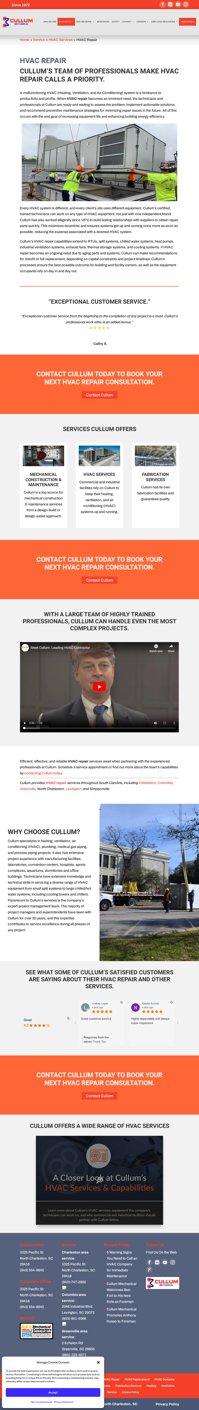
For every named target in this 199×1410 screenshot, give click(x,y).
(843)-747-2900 (74, 1282)
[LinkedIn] (170, 4)
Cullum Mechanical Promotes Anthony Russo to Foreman (121, 1315)
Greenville (28, 789)
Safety (116, 22)
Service (112, 1392)
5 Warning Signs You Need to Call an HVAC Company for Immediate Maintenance (122, 1264)
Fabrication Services (128, 1385)
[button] (98, 1362)
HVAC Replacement (137, 1379)
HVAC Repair (111, 1379)
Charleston (147, 783)
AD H (95, 1003)
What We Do (65, 22)
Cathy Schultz (150, 1003)
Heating (151, 1385)
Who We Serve (84, 22)
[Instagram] (185, 4)
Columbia (165, 783)
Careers (141, 22)
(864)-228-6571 (74, 1355)
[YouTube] (178, 4)
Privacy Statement (63, 1402)
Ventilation (168, 1385)
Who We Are (50, 22)
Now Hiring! (187, 22)
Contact (126, 22)
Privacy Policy (167, 1404)
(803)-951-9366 (74, 1318)
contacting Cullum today (43, 773)
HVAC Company (164, 1379)
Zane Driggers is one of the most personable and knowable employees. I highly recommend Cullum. (101, 1024)
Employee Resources (163, 22)
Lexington (73, 789)
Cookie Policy (130, 1392)
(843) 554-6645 (32, 1270)
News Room (103, 22)
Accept (53, 1392)
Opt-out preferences (41, 1402)
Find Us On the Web (161, 1252)
